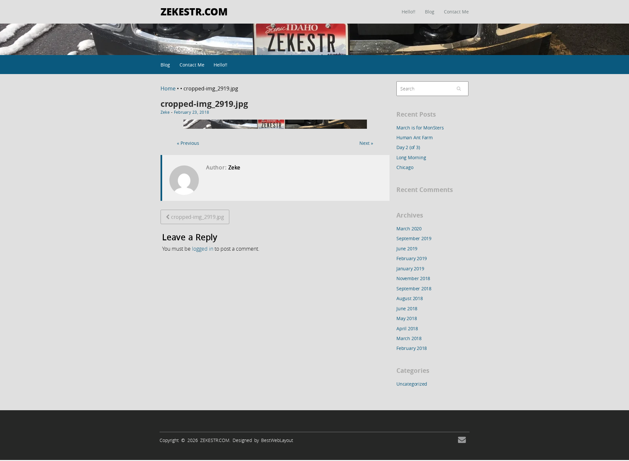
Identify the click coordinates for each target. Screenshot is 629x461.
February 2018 (411, 348)
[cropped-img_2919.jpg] (275, 130)
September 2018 (413, 288)
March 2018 (409, 338)
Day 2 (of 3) (408, 147)
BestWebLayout (277, 440)
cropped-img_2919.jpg (204, 103)
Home (169, 88)
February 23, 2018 (191, 112)
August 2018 (409, 298)
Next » (366, 143)
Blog (429, 12)
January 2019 (410, 268)
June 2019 (406, 248)
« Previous (188, 143)
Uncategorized (411, 384)
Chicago (404, 167)
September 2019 (413, 238)
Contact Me (456, 12)
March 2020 (409, 228)
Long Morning (411, 157)
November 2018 (413, 278)
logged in (202, 248)
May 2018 (406, 318)
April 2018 (407, 328)
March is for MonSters (420, 128)
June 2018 (406, 308)
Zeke (165, 112)
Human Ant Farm (414, 137)
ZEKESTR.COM (194, 11)
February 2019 (411, 258)
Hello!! (408, 12)
